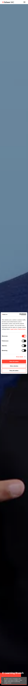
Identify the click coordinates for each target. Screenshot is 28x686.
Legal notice (13, 329)
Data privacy (22, 329)
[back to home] (8, 2)
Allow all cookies (14, 361)
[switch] (24, 341)
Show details (19, 356)
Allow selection (14, 366)
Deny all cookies (14, 370)
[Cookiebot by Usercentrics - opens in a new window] (19, 314)
